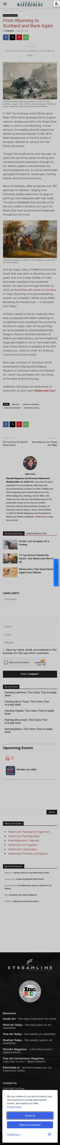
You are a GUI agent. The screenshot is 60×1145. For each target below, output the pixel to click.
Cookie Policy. (14, 1106)
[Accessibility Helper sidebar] (56, 3)
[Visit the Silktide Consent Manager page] (49, 1134)
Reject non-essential (30, 1124)
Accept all (30, 1115)
